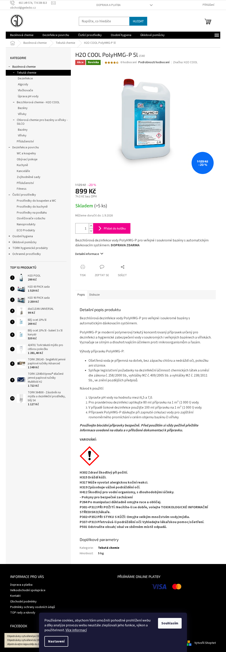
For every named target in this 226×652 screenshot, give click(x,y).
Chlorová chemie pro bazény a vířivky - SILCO (42, 122)
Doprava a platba (108, 5)
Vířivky (22, 114)
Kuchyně (22, 165)
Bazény (23, 108)
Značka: (185, 62)
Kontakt (15, 596)
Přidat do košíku (115, 228)
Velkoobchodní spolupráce (27, 590)
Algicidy (23, 84)
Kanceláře (23, 171)
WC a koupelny (26, 153)
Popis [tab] (81, 295)
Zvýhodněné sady (28, 177)
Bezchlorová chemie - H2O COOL (38, 102)
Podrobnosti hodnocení (154, 62)
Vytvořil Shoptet (205, 643)
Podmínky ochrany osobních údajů (32, 607)
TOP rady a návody (22, 612)
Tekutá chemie (26, 73)
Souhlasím (169, 623)
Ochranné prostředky (26, 254)
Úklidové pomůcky (24, 242)
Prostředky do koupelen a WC (36, 201)
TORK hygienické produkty (30, 248)
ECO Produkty (26, 230)
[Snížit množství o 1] (91, 230)
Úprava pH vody (28, 96)
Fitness (21, 189)
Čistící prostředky (24, 195)
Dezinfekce (25, 78)
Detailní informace (87, 254)
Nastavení (56, 641)
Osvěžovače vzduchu (31, 218)
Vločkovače (25, 90)
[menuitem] (22, 35)
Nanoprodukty (26, 224)
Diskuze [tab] (94, 295)
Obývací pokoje (27, 159)
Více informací (76, 630)
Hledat (138, 21)
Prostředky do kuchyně (32, 207)
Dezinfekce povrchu (25, 147)
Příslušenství (25, 141)
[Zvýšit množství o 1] (91, 225)
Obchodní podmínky (23, 601)
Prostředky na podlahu (32, 212)
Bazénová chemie (24, 67)
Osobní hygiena (22, 236)
